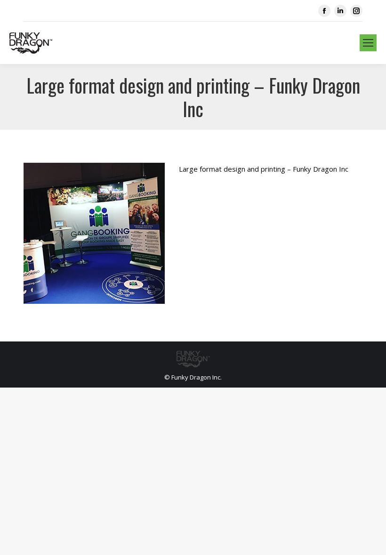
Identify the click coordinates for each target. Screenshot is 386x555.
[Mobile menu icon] (368, 42)
